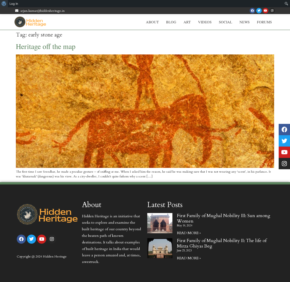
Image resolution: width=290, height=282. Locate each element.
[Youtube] (265, 10)
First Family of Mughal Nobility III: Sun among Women (223, 218)
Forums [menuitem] (264, 22)
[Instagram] (272, 10)
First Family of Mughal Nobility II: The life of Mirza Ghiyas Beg (221, 243)
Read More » (189, 233)
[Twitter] (259, 10)
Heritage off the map (45, 46)
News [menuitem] (244, 22)
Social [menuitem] (225, 22)
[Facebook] (252, 10)
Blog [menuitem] (171, 22)
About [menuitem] (152, 22)
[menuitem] (4, 3)
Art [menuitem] (187, 22)
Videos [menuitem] (205, 22)
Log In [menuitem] (14, 3)
